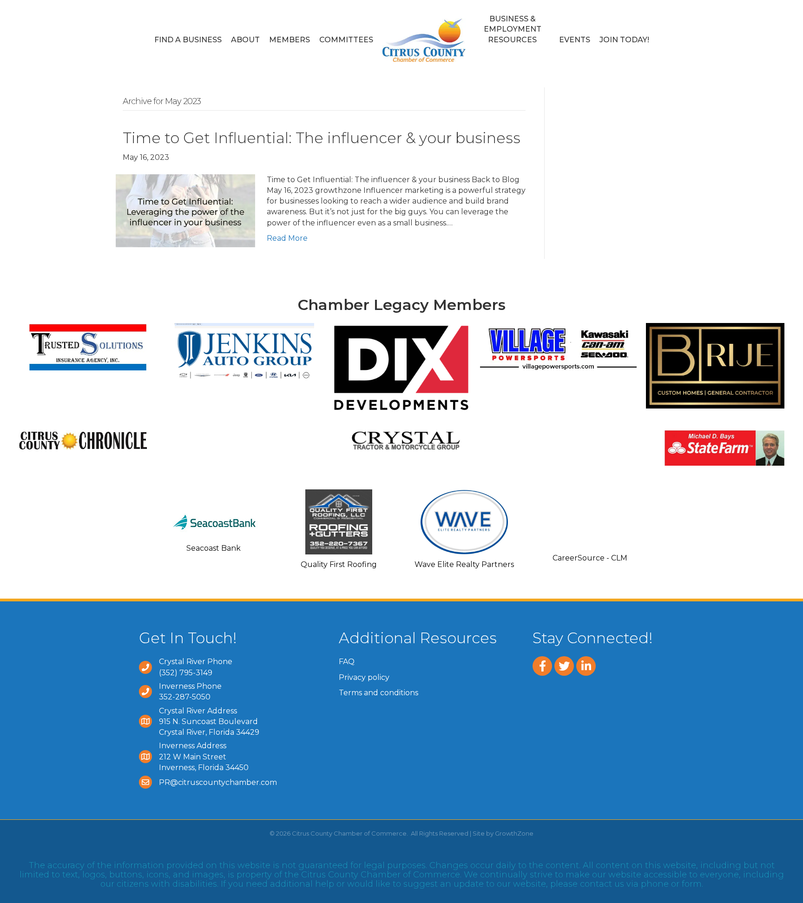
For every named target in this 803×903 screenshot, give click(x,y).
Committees (346, 39)
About (245, 39)
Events (574, 39)
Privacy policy (364, 677)
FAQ (347, 661)
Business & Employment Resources (512, 29)
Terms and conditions (378, 692)
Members (289, 39)
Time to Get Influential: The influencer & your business (321, 138)
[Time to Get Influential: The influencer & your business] (185, 210)
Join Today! (624, 39)
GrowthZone (514, 833)
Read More (287, 238)
